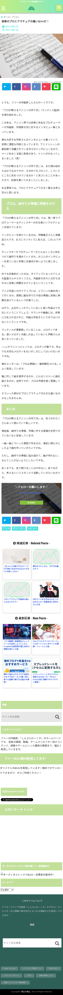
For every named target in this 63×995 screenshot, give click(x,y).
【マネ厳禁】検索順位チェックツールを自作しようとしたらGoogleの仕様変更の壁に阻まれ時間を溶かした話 (17, 645)
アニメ (6, 528)
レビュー (32, 528)
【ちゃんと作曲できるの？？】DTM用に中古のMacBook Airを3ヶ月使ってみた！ (16, 568)
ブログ (29, 975)
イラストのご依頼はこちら (32, 968)
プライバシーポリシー (11, 975)
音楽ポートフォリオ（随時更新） (15, 982)
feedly (32, 503)
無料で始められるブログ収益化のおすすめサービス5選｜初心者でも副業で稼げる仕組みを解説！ (16, 678)
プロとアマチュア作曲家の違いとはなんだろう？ (16, 600)
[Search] (57, 717)
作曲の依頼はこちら (46, 975)
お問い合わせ (53, 968)
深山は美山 (25, 992)
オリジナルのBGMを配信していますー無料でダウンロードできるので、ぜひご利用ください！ (31, 770)
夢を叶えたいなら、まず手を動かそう (46, 567)
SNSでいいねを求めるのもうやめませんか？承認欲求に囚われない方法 (45, 601)
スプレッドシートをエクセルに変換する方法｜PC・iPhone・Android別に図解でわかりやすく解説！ (46, 678)
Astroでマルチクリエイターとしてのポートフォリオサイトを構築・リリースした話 (46, 643)
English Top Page (9, 968)
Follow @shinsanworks (31, 492)
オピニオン (19, 528)
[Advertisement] (25, 838)
